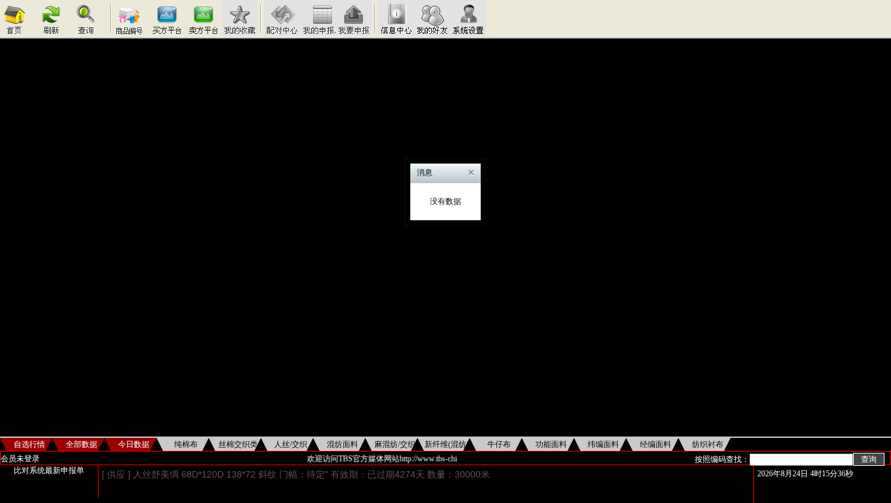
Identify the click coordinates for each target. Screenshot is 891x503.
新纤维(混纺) (447, 444)
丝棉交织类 (238, 444)
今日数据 (133, 444)
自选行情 (29, 444)
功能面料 (551, 444)
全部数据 (81, 444)
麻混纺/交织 (394, 444)
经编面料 (655, 444)
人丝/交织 (290, 444)
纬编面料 (603, 444)
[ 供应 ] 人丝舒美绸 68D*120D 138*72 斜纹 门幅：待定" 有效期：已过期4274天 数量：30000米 (296, 474)
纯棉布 (186, 444)
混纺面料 (342, 444)
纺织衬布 (707, 444)
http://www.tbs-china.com (437, 458)
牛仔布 (499, 444)
